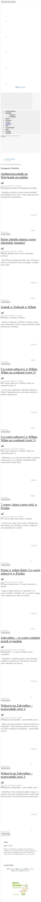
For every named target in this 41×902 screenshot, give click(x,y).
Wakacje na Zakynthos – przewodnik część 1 (17, 775)
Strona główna (10, 159)
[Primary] (16, 100)
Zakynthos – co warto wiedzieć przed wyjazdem (20, 639)
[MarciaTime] (11, 869)
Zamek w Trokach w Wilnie (18, 307)
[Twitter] (23, 37)
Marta (19, 186)
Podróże (34, 215)
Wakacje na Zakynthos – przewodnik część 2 (17, 707)
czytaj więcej (30, 854)
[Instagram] (23, 52)
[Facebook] (23, 21)
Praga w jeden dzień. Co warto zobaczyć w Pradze (20, 571)
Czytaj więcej (5, 234)
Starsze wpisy (6, 835)
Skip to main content (8, 2)
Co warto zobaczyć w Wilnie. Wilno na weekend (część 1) (19, 438)
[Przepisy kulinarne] (20, 895)
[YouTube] (23, 68)
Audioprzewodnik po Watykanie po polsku (14, 175)
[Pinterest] (23, 84)
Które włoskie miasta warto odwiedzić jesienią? (18, 241)
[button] (1, 900)
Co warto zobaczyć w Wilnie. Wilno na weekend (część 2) (19, 370)
